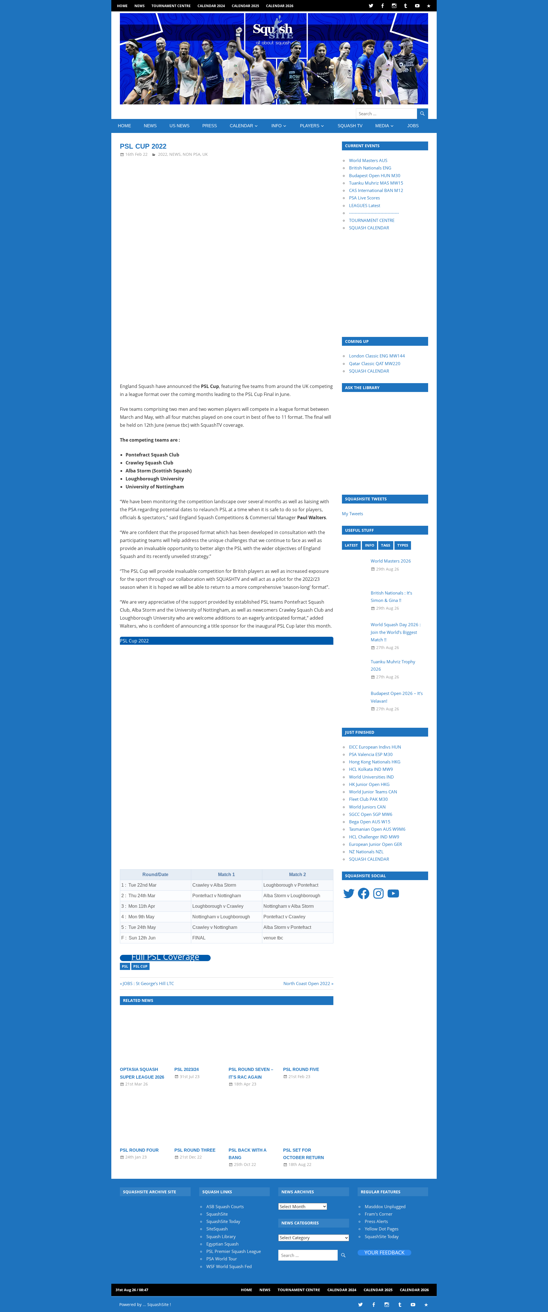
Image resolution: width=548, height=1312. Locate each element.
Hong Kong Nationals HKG (374, 762)
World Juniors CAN (367, 807)
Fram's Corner (378, 1214)
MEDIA (382, 125)
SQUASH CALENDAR (369, 228)
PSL (125, 966)
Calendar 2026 (279, 5)
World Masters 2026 (391, 561)
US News (180, 125)
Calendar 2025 (245, 5)
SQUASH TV (350, 125)
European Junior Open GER (375, 844)
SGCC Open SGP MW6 (370, 814)
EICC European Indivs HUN (375, 747)
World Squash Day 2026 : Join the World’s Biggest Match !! (396, 632)
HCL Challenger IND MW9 (374, 837)
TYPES (402, 545)
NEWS (139, 5)
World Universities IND (371, 777)
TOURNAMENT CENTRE (371, 220)
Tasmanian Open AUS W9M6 (377, 829)
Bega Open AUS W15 (369, 821)
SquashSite (217, 1214)
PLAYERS (309, 125)
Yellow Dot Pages (381, 1229)
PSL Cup (140, 966)
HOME (122, 5)
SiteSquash (217, 1229)
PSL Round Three (194, 1150)
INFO (276, 125)
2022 (162, 154)
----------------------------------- (374, 213)
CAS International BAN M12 (376, 190)
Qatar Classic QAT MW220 (374, 363)
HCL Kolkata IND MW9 (371, 769)
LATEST (351, 545)
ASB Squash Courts (225, 1206)
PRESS (209, 125)
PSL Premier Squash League (233, 1251)
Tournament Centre (171, 5)
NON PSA (191, 154)
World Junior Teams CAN (373, 792)
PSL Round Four (139, 1150)
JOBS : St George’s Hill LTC (148, 983)
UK (205, 154)
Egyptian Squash (222, 1244)
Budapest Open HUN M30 (374, 175)
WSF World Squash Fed (229, 1266)
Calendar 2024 (211, 5)
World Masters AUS (368, 160)
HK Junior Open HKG (369, 784)
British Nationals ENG (370, 168)
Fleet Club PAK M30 (368, 799)
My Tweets (352, 513)
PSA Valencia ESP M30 (371, 754)
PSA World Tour (221, 1259)
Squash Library (221, 1236)
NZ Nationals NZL (366, 851)
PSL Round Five (301, 1069)
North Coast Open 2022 (306, 983)
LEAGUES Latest (364, 205)
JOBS (413, 125)
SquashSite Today (223, 1221)
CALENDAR (241, 125)
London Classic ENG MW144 (377, 356)
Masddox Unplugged (385, 1206)
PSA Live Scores (364, 198)
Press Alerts (376, 1221)
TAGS (385, 545)
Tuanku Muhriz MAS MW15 (376, 183)
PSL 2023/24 (186, 1069)
